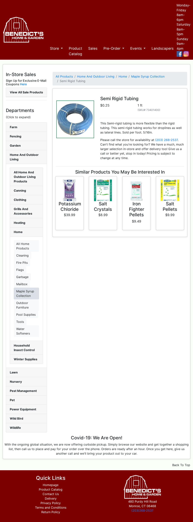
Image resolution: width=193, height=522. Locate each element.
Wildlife (15, 428)
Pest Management (23, 391)
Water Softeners (23, 331)
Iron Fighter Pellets (136, 209)
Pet (12, 400)
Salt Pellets (170, 206)
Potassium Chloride (70, 206)
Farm (13, 127)
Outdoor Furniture (22, 305)
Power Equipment (23, 409)
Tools (20, 322)
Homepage (50, 485)
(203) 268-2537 (166, 140)
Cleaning (22, 255)
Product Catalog (75, 51)
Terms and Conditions (50, 507)
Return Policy (50, 512)
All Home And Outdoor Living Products (25, 176)
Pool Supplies (26, 314)
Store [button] (55, 48)
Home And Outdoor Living (95, 76)
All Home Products (22, 246)
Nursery (16, 381)
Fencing (15, 136)
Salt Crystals (103, 206)
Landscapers (163, 48)
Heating (19, 223)
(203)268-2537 (142, 510)
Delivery (51, 498)
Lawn (14, 372)
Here (23, 84)
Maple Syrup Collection (25, 293)
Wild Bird (16, 418)
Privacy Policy (51, 503)
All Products (64, 76)
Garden (15, 145)
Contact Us (51, 494)
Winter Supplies (25, 359)
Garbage (22, 277)
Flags (20, 270)
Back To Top (181, 465)
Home (18, 232)
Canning (20, 190)
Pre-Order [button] (112, 48)
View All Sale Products (26, 92)
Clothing (20, 200)
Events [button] (136, 48)
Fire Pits (22, 262)
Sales (92, 48)
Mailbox (22, 284)
